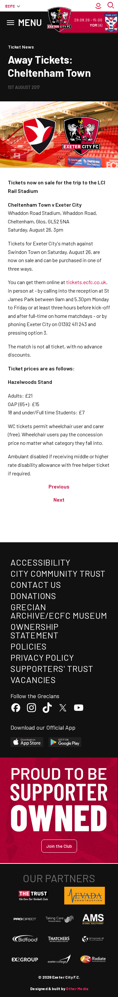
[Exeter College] (59, 959)
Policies (28, 646)
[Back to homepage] (59, 19)
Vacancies (33, 680)
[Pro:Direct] (24, 919)
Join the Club (59, 846)
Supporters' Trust (51, 668)
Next (59, 499)
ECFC (10, 6)
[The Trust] (33, 895)
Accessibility (40, 562)
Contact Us (35, 584)
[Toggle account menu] (98, 6)
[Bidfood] (24, 939)
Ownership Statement (34, 630)
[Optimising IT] (93, 939)
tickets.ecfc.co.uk (86, 282)
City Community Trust (58, 573)
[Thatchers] (59, 939)
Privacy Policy (42, 657)
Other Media (77, 988)
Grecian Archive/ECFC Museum (58, 611)
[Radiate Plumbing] (93, 959)
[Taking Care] (59, 919)
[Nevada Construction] (84, 895)
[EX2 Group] (24, 959)
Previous (59, 486)
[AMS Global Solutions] (93, 919)
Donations (33, 596)
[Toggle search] (111, 6)
